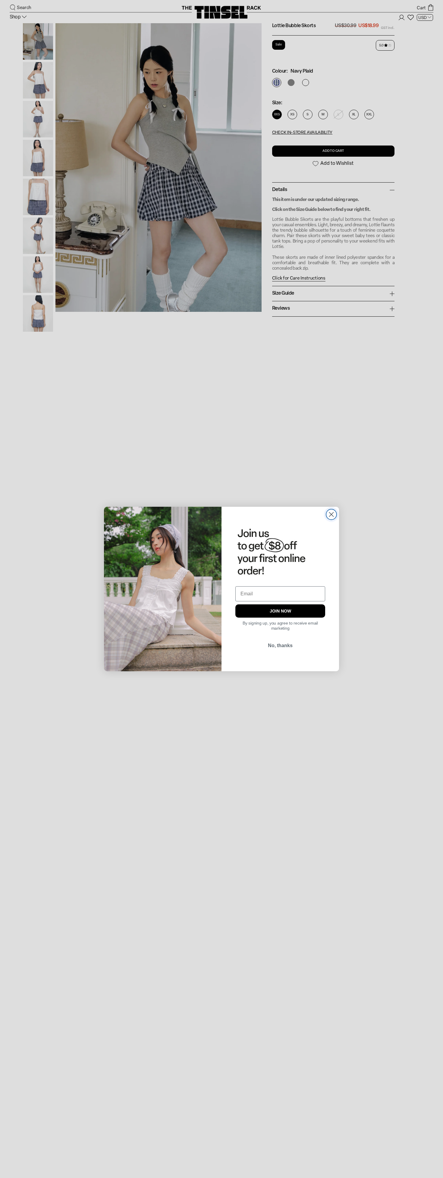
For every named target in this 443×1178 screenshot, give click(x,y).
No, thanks (280, 645)
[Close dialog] (331, 514)
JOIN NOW (280, 611)
